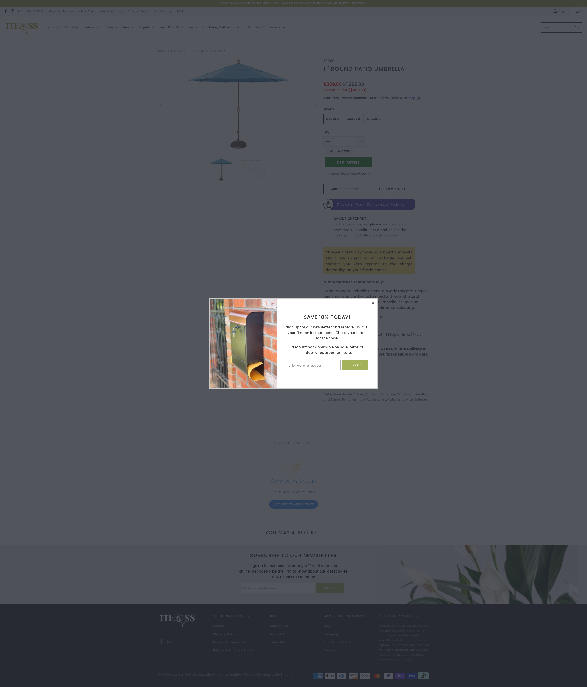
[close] (373, 303)
